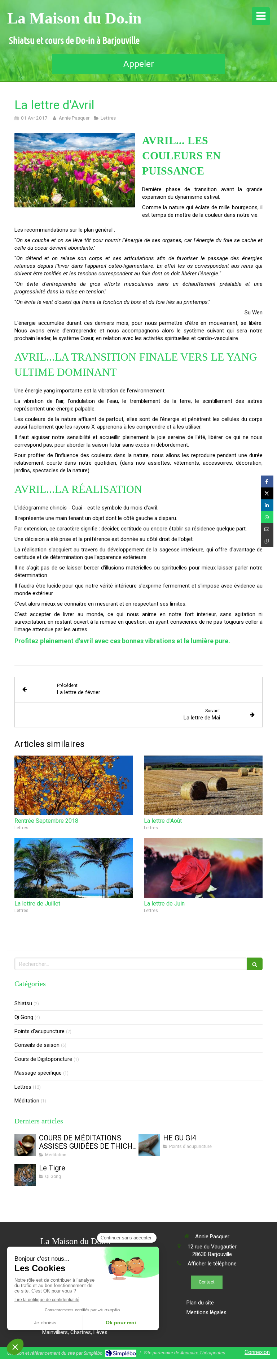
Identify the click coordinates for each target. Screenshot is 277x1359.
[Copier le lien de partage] (267, 541)
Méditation (26, 1100)
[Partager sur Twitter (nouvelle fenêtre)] (267, 493)
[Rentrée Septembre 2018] (73, 785)
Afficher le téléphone (212, 1263)
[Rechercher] (255, 964)
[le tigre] (25, 1175)
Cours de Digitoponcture (43, 1059)
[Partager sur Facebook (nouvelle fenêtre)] (267, 481)
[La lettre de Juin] (203, 868)
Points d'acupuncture (39, 1031)
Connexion (257, 1352)
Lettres (22, 1087)
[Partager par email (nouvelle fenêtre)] (267, 529)
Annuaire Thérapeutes (202, 1352)
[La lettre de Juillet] (73, 868)
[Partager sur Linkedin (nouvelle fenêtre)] (267, 505)
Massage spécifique (38, 1073)
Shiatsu (23, 1003)
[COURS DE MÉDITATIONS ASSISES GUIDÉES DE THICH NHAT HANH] (25, 1145)
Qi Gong (23, 1017)
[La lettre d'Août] (203, 785)
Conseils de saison (37, 1045)
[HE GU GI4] (149, 1145)
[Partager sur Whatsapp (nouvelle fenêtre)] (267, 517)
